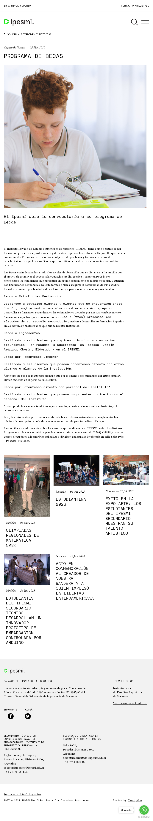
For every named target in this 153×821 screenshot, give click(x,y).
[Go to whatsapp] (144, 810)
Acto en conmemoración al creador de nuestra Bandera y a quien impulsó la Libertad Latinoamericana (75, 581)
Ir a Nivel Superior (18, 5)
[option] (75, 136)
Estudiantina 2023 (71, 501)
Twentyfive (135, 800)
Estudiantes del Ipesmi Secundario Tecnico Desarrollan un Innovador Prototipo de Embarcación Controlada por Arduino (23, 620)
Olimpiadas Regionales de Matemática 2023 (22, 537)
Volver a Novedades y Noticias (29, 34)
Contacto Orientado (135, 5)
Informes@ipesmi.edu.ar (130, 703)
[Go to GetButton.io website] (144, 817)
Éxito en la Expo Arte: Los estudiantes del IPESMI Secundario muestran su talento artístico (123, 516)
